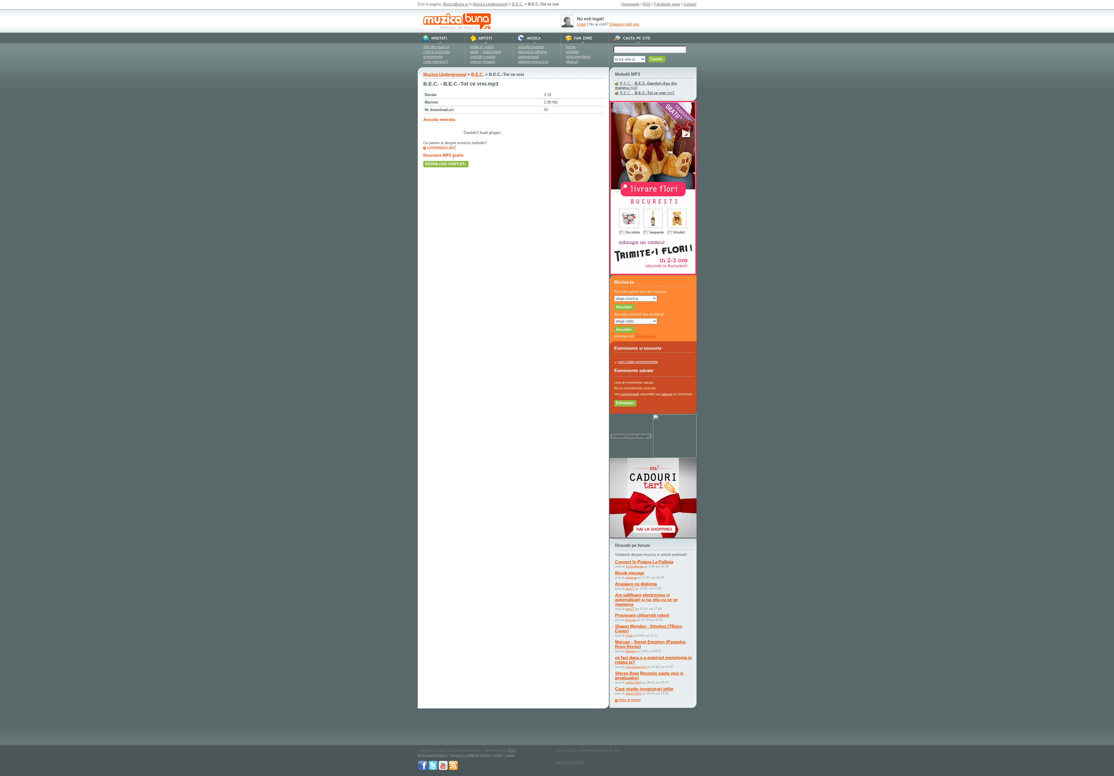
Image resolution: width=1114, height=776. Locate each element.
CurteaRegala (634, 566)
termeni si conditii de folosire (470, 755)
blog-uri (572, 61)
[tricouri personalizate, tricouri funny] (675, 456)
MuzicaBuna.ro (455, 4)
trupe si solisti (482, 47)
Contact (690, 4)
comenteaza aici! (441, 147)
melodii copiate (482, 57)
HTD (512, 750)
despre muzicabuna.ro (432, 755)
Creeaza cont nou (624, 24)
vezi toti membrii (571, 762)
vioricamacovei (636, 666)
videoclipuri (491, 52)
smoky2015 (634, 682)
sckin (629, 635)
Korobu (631, 619)
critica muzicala (436, 52)
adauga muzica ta (533, 61)
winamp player (645, 336)
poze (474, 52)
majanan (631, 577)
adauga (667, 394)
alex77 (630, 588)
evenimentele (630, 394)
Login (581, 24)
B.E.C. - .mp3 (647, 93)
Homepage (630, 4)
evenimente (433, 57)
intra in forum (630, 700)
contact (510, 755)
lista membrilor (578, 57)
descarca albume (532, 52)
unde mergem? (435, 61)
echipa (497, 755)
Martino (631, 651)
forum (571, 47)
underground (528, 57)
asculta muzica (531, 47)
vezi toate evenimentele (638, 362)
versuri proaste (482, 61)
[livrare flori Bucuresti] (653, 273)
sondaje (572, 52)
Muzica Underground (490, 4)
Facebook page (667, 4)
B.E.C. (517, 4)
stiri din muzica (436, 47)
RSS (647, 4)
